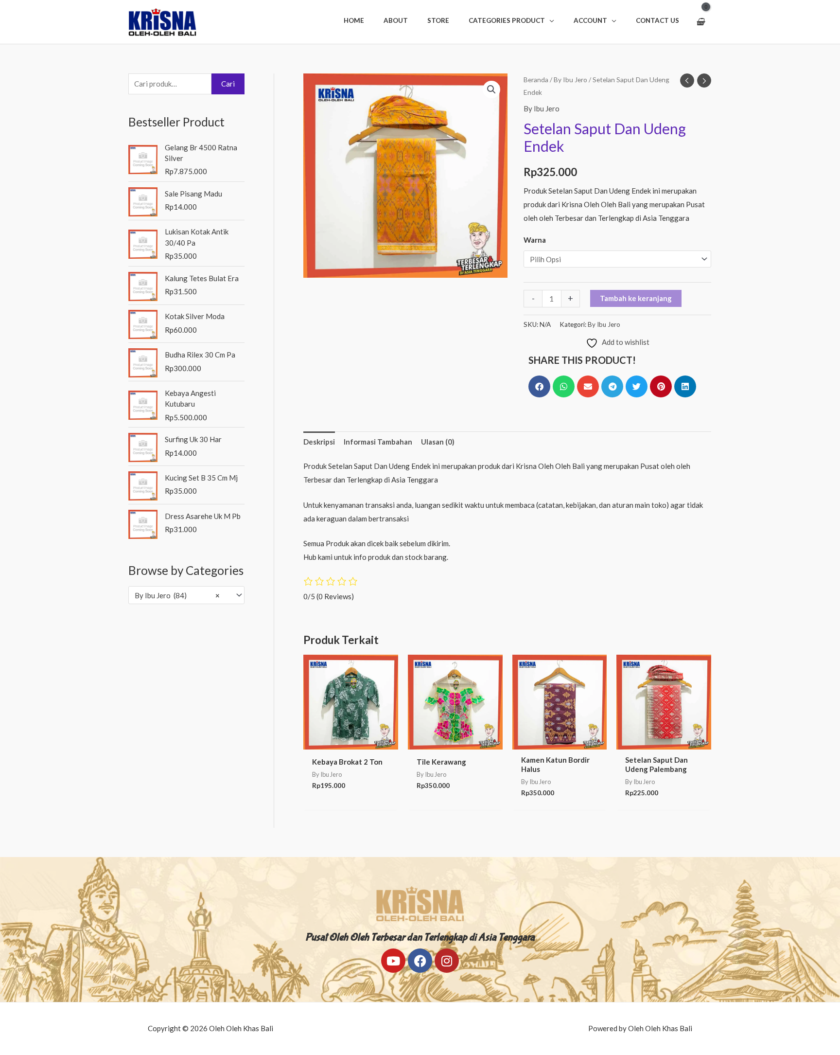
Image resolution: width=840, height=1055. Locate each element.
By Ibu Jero (570, 79)
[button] (511, 20)
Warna (535, 239)
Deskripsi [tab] (319, 441)
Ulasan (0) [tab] (438, 441)
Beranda (536, 79)
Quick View (350, 741)
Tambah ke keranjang (636, 298)
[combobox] (186, 595)
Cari (228, 83)
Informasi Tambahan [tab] (378, 441)
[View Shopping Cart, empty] (700, 21)
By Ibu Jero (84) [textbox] (177, 595)
